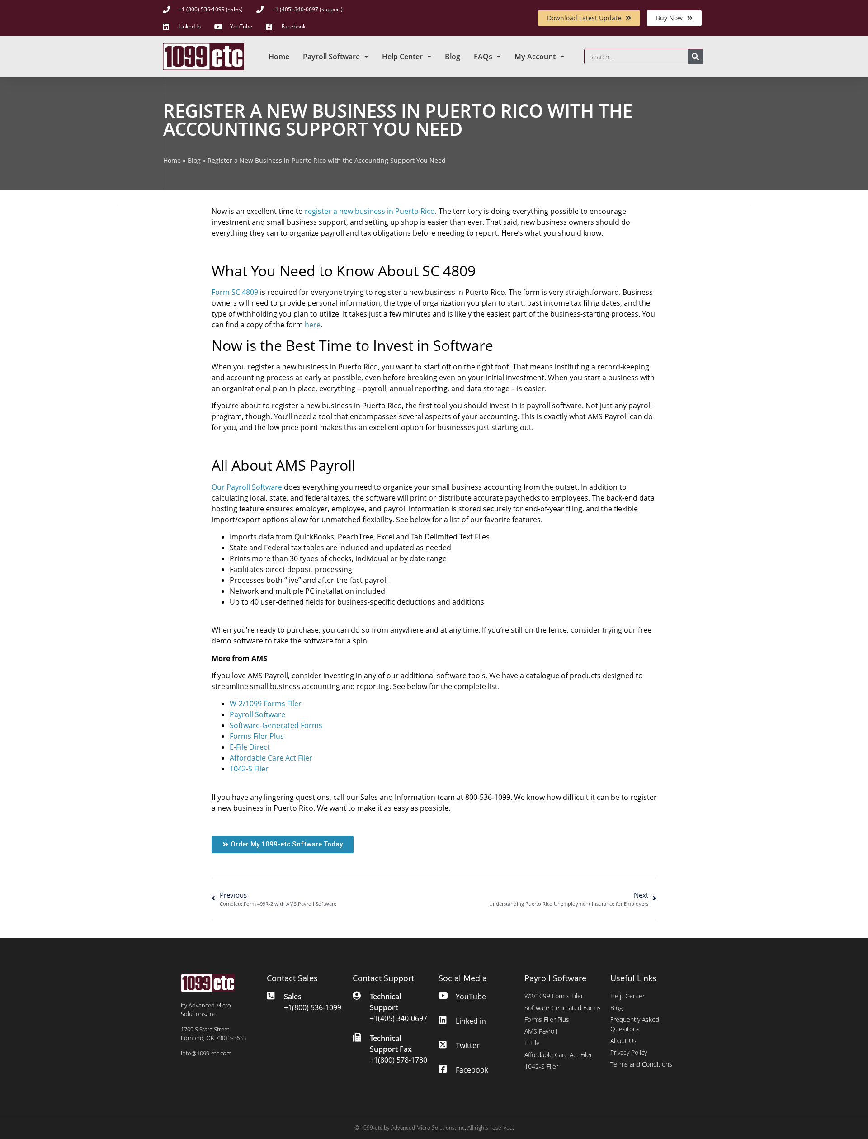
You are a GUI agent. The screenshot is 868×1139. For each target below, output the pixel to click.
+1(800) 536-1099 (312, 1007)
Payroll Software (331, 56)
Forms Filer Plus (257, 736)
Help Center (402, 56)
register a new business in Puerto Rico (370, 211)
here (313, 325)
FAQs (483, 56)
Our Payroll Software (247, 487)
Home (279, 56)
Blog (452, 56)
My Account (535, 56)
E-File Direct (250, 747)
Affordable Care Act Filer (271, 758)
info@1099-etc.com (206, 1053)
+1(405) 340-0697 (398, 1018)
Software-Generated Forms (276, 725)
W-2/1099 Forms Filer (266, 704)
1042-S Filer (249, 769)
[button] (283, 844)
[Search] (695, 56)
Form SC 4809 (235, 292)
